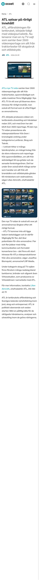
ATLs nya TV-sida (10, 88)
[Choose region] (23, 3)
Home (4, 14)
